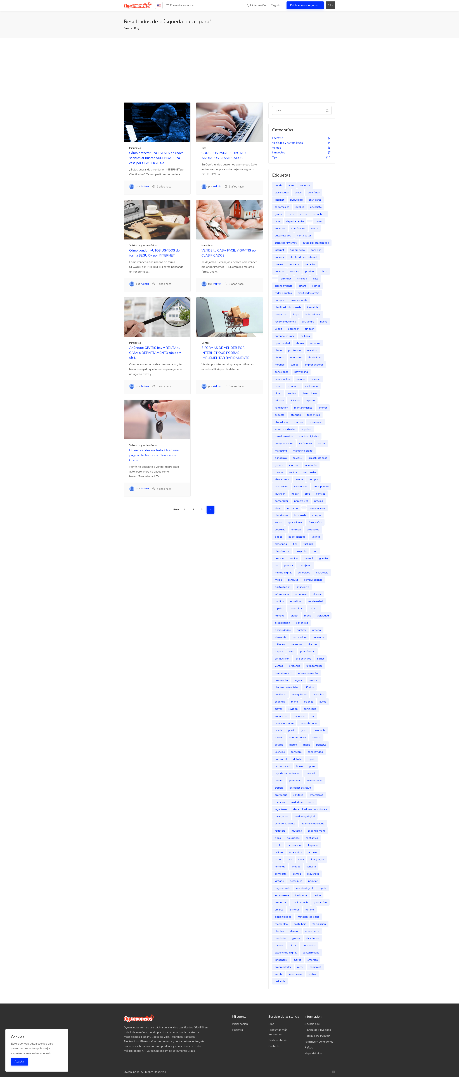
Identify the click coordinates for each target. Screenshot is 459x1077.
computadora (297, 737)
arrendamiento (283, 286)
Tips (204, 148)
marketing (281, 450)
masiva (279, 472)
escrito (292, 393)
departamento (295, 221)
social (320, 658)
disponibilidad (283, 917)
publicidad (296, 199)
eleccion (312, 350)
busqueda (300, 515)
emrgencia (281, 795)
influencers (281, 960)
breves (279, 264)
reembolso (281, 924)
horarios (280, 364)
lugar (296, 314)
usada (278, 329)
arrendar (286, 278)
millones (280, 644)
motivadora (300, 637)
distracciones (309, 393)
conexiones (281, 372)
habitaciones (313, 314)
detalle (297, 759)
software (296, 752)
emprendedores (313, 364)
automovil (281, 759)
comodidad (296, 608)
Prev (176, 509)
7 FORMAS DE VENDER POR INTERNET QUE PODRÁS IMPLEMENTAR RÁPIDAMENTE (225, 353)
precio (291, 730)
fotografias (315, 522)
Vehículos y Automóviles (143, 245)
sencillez (293, 580)
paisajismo (305, 565)
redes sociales (283, 293)
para (289, 859)
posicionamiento (308, 673)
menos (301, 379)
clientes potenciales (287, 687)
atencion (296, 415)
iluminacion (281, 407)
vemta (279, 974)
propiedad (281, 314)
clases (278, 350)
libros (299, 766)
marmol (308, 558)
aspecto (280, 415)
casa (277, 221)
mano (294, 701)
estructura (308, 321)
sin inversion (282, 658)
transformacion (284, 436)
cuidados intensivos (302, 802)
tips (295, 544)
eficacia (279, 400)
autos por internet (286, 243)
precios (318, 501)
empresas (281, 902)
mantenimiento (303, 407)
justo (304, 730)
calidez (279, 852)
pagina (279, 651)
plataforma (281, 515)
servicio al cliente (285, 823)
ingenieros (281, 809)
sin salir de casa (318, 458)
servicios (315, 343)
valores (279, 945)
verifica (316, 536)
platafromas (307, 651)
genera (279, 465)
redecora (280, 830)
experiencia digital (286, 952)
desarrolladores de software (310, 809)
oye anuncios (303, 658)
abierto (279, 909)
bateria (279, 737)
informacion (282, 594)
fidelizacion (319, 924)
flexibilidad (314, 357)
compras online (284, 443)
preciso (309, 271)
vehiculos (318, 694)
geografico (320, 902)
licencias (280, 752)
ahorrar (322, 407)
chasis (306, 744)
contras (320, 493)
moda (278, 580)
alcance (317, 594)
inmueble (312, 307)
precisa (316, 630)
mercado (292, 508)
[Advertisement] (229, 70)
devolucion (313, 938)
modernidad (315, 601)
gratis (298, 192)
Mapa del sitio (313, 1053)
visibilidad (323, 615)
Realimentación (277, 1040)
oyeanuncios (317, 508)
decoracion (294, 845)
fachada (308, 544)
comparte (281, 874)
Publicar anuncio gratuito (305, 5)
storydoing (281, 422)
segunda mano (317, 830)
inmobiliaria (295, 974)
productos (313, 529)
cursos (294, 364)
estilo (278, 845)
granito (323, 558)
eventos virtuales (285, 429)
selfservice (305, 443)
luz (276, 565)
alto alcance (282, 479)
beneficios (314, 192)
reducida (280, 981)
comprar (280, 300)
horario (310, 909)
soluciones (293, 838)
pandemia (281, 458)
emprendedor (283, 967)
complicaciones (313, 580)
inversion (280, 493)
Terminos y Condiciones (318, 1042)
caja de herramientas (287, 773)
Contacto (274, 1046)
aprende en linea (285, 336)
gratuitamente (283, 673)
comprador (281, 501)
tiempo (297, 874)
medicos (280, 802)
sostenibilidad (311, 952)
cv (312, 716)
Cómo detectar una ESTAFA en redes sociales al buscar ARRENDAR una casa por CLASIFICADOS (156, 158)
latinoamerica (314, 666)
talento (313, 608)
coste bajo (300, 924)
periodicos (304, 572)
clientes (312, 644)
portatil (316, 737)
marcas (298, 422)
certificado (311, 386)
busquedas (309, 945)
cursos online (282, 379)
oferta (323, 271)
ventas (279, 666)
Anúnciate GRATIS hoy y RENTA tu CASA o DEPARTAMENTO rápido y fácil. (155, 353)
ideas (278, 508)
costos (316, 286)
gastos (296, 938)
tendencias (313, 415)
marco (293, 744)
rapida (293, 472)
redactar (311, 264)
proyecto (301, 551)
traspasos (299, 716)
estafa (302, 286)
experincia (281, 544)
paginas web (282, 888)
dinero (278, 386)
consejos (316, 250)
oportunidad (282, 343)
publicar (301, 630)
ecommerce (282, 895)
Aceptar (20, 1062)
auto (291, 185)
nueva (323, 321)
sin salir (309, 329)
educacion (296, 357)
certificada (310, 709)
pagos (278, 536)
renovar (279, 558)
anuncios (305, 185)
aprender (293, 329)
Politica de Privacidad (317, 1030)
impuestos (281, 716)
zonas (278, 522)
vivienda (302, 278)
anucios (279, 257)
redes (307, 615)
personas (296, 644)
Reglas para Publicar (317, 1036)
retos (300, 967)
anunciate (316, 207)
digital (294, 615)
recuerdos (313, 874)
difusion (309, 687)
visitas (312, 974)
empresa (312, 960)
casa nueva (281, 486)
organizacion (282, 623)
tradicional (301, 895)
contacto (293, 386)
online (317, 895)
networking (301, 372)
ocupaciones (314, 780)
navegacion (281, 816)
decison (294, 931)
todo (278, 859)
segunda (280, 701)
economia (301, 594)
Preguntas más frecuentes (277, 1032)
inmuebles (319, 214)
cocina (294, 558)
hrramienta (281, 680)
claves (278, 709)
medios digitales (309, 436)
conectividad (315, 752)
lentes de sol (282, 766)
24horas (294, 909)
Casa (126, 28)
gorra (312, 766)
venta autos (304, 235)
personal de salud (300, 787)
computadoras (308, 723)
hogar (295, 493)
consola (311, 866)
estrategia (322, 572)
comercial (315, 967)
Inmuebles (135, 148)
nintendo (280, 866)
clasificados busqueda (288, 307)
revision (293, 709)
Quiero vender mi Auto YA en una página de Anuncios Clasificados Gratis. (154, 455)
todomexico (282, 207)
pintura (288, 565)
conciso (294, 271)
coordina (280, 529)
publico (279, 601)
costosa (315, 379)
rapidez (279, 608)
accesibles (296, 881)
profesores (294, 350)
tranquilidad (299, 694)
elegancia (312, 845)
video (278, 393)
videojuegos (317, 859)
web (291, 651)
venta (303, 214)
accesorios (295, 852)
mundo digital (283, 572)
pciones (308, 701)
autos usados (283, 235)
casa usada (300, 486)
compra (313, 479)
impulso (306, 429)
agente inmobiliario (312, 823)
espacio (310, 400)
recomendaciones (285, 321)
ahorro (300, 343)
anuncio (279, 271)
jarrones (312, 852)
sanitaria (298, 795)
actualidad (296, 601)
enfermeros (316, 795)
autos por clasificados (316, 243)
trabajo (279, 787)
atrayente (281, 637)
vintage (279, 881)
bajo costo (309, 472)
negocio (298, 680)
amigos (296, 866)
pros (307, 493)
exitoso (313, 680)
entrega (296, 529)
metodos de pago (308, 917)
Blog (136, 28)
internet (279, 199)
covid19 (297, 458)
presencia (318, 637)
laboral (279, 780)
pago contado (297, 536)
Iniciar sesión (257, 5)
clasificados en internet (303, 257)
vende (278, 185)
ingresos (294, 465)
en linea (305, 336)
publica (299, 207)
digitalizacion (282, 587)
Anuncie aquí (312, 1024)
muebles (297, 830)
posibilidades (283, 630)
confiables (312, 838)
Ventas (206, 343)
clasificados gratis (308, 293)
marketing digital (303, 450)
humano (280, 615)
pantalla (321, 744)
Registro (276, 5)
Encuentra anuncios (181, 5)
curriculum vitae (284, 723)
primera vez (301, 501)
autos (322, 701)
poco (278, 838)
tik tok (321, 443)
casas (319, 221)
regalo (311, 759)
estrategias (315, 422)
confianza (280, 694)
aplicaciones (295, 522)
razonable (319, 730)
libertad (279, 357)
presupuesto (321, 486)
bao (315, 551)
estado (279, 744)
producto (280, 938)
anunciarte (315, 199)
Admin (145, 186)
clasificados (282, 192)
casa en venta (299, 300)
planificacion (282, 551)
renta (291, 214)
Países (308, 1048)
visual (293, 945)
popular (313, 881)
